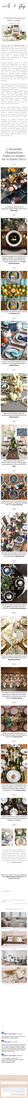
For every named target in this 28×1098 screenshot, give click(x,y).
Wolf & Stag (14, 6)
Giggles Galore (14, 365)
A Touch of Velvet (20, 903)
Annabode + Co (15, 313)
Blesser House (17, 862)
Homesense (14, 210)
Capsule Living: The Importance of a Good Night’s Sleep (14, 948)
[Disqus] (14, 1008)
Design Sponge (17, 698)
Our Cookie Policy (20, 1091)
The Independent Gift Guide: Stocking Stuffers (14, 983)
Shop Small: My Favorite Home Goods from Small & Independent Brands (14, 929)
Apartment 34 (19, 556)
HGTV (14, 466)
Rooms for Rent (18, 45)
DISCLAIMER (4, 1086)
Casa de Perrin (18, 504)
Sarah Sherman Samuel (18, 608)
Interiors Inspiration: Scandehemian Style (14, 966)
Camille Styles (20, 790)
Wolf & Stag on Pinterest (14, 876)
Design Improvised (14, 659)
